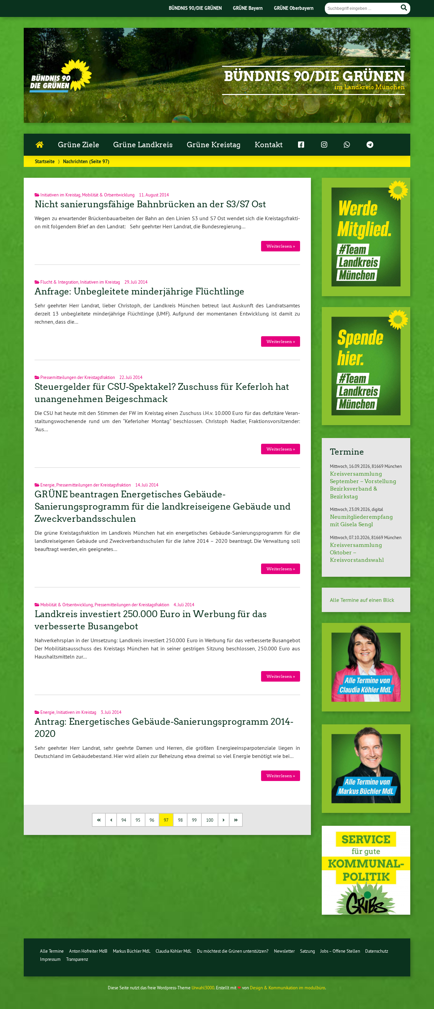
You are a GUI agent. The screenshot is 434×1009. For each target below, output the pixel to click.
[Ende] (236, 820)
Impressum (50, 959)
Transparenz (77, 959)
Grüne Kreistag (213, 144)
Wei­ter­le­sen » (281, 246)
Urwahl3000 (203, 987)
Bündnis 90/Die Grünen (314, 76)
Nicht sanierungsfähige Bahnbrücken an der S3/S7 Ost (150, 204)
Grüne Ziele (78, 144)
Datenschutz (376, 951)
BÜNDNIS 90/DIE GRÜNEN (195, 8)
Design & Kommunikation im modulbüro (287, 987)
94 (123, 820)
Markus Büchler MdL (132, 951)
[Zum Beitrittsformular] (366, 237)
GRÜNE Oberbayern (294, 8)
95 (138, 820)
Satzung (307, 951)
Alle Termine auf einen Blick (362, 599)
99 (194, 820)
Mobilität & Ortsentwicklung (108, 194)
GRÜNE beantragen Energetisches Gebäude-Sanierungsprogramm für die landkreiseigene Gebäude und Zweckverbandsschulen (163, 506)
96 (152, 820)
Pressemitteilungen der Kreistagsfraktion (77, 377)
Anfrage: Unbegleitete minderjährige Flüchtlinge (139, 291)
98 (180, 820)
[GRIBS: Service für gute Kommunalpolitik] (366, 912)
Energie (47, 485)
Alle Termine (52, 951)
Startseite (45, 161)
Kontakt (269, 144)
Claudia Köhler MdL (174, 951)
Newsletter (284, 951)
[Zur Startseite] (60, 90)
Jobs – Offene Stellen (340, 951)
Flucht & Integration (59, 282)
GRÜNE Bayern (248, 8)
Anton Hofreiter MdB (88, 951)
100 (209, 820)
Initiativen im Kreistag (60, 194)
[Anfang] (99, 820)
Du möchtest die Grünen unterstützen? (233, 951)
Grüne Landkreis (143, 144)
